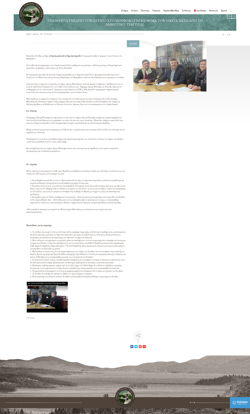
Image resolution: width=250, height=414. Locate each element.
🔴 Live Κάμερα (200, 11)
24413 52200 (225, 402)
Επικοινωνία (213, 11)
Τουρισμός (156, 11)
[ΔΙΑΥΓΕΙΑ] (240, 402)
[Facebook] (131, 346)
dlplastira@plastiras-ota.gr (208, 402)
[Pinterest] (144, 346)
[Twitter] (136, 346)
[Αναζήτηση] (231, 11)
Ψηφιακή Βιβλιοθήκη (171, 11)
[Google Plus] (140, 346)
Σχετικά (224, 11)
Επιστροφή (31, 318)
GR (229, 16)
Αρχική (28, 34)
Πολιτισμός (145, 11)
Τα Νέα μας (186, 11)
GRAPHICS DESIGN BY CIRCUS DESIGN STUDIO (68, 402)
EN (234, 16)
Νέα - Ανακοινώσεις (46, 34)
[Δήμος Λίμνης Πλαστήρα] (31, 14)
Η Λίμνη (134, 11)
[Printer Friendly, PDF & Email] (223, 34)
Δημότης (35, 34)
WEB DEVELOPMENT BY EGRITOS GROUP (42, 402)
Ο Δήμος (124, 11)
